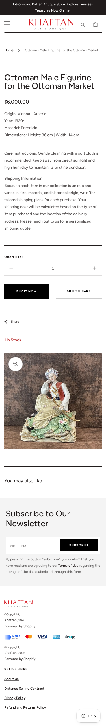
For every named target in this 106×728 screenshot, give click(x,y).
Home (9, 50)
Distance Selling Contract (24, 688)
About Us (11, 679)
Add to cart (79, 291)
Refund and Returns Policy (25, 707)
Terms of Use (68, 566)
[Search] (83, 24)
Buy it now (26, 291)
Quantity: (13, 257)
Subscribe (79, 545)
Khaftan (10, 620)
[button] (7, 24)
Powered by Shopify (19, 626)
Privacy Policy (14, 698)
